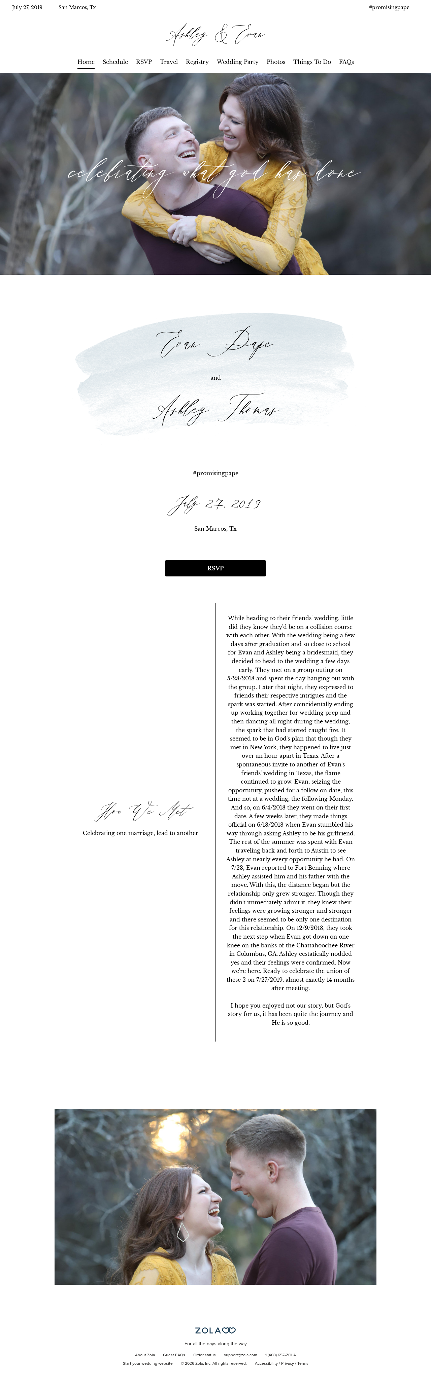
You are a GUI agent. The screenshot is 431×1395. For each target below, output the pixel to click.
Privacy (287, 1364)
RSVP (144, 62)
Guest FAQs (174, 1355)
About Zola (145, 1355)
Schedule (115, 62)
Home (86, 62)
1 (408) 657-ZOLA (280, 1355)
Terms (302, 1364)
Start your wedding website (148, 1364)
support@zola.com (240, 1355)
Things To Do (312, 62)
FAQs (346, 62)
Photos (276, 62)
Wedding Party (238, 62)
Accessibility (266, 1364)
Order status (204, 1355)
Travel (169, 62)
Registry (197, 62)
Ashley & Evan (215, 35)
